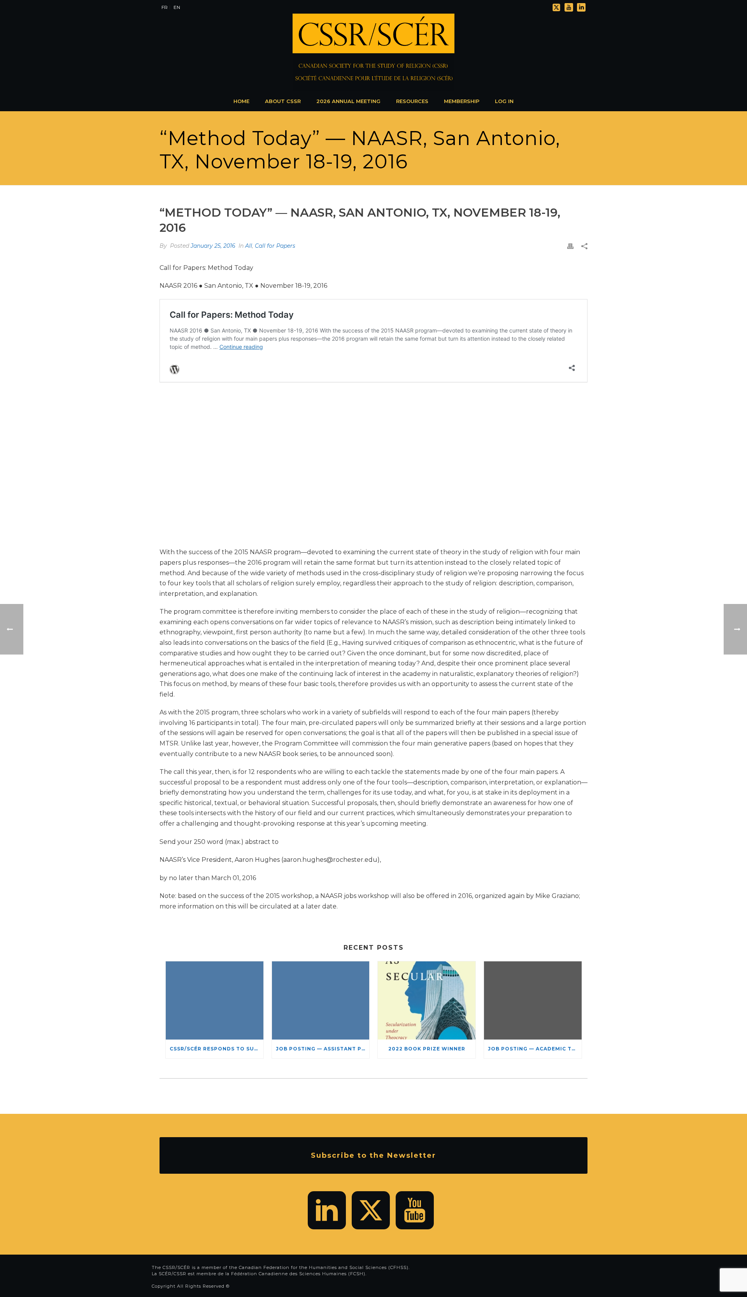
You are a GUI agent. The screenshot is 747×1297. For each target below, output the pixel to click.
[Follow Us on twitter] (371, 1210)
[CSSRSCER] (373, 52)
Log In (504, 101)
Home (241, 101)
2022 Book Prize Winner (426, 1049)
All (248, 245)
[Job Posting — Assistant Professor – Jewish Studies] (321, 1000)
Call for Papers (275, 245)
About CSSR (283, 101)
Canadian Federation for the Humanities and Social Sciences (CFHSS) (324, 1267)
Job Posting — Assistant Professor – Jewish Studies (323, 1049)
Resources (412, 101)
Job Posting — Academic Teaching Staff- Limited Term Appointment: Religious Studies (535, 1049)
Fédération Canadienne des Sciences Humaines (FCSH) (298, 1273)
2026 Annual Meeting (348, 101)
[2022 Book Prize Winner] (426, 1000)
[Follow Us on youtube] (415, 1210)
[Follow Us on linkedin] (327, 1210)
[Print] (570, 246)
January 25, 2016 (213, 245)
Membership (461, 101)
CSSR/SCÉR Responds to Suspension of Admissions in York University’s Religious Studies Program (216, 1049)
